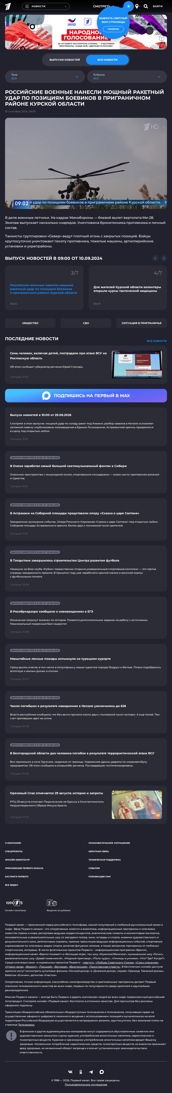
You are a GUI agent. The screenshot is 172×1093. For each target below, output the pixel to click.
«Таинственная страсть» (104, 966)
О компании (13, 843)
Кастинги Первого (16, 876)
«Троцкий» (45, 966)
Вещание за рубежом (58, 910)
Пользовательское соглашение (109, 843)
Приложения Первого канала (24, 868)
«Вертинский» (78, 966)
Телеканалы (26, 1024)
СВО (86, 323)
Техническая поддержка (105, 859)
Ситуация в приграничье (142, 323)
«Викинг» (31, 966)
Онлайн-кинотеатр (17, 859)
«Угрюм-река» (14, 966)
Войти (158, 6)
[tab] (64, 60)
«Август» (88, 962)
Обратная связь (99, 851)
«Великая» (61, 966)
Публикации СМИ (100, 876)
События (94, 868)
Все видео (11, 885)
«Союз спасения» (146, 962)
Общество (30, 323)
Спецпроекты (13, 851)
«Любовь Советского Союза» (114, 962)
